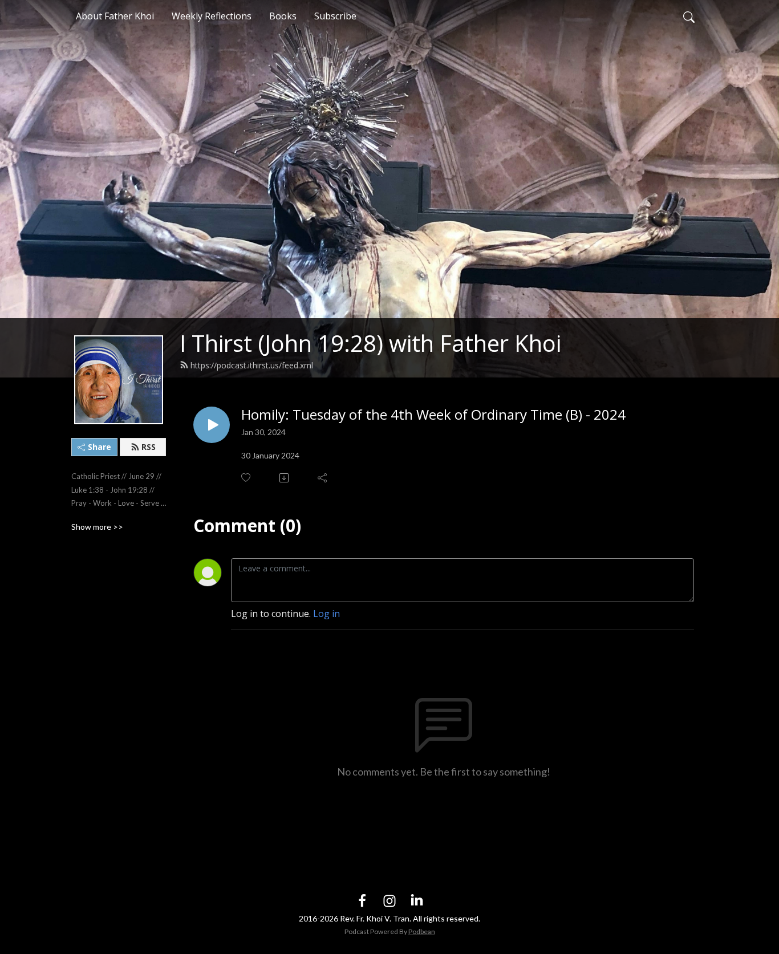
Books (283, 16)
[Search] (689, 16)
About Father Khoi (115, 16)
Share (99, 446)
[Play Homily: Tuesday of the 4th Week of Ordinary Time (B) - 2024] (211, 425)
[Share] (323, 478)
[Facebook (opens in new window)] (362, 900)
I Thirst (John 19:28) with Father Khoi (370, 343)
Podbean (421, 931)
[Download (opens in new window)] (284, 478)
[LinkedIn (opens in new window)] (417, 900)
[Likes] (246, 478)
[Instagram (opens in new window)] (389, 900)
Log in (326, 613)
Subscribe (335, 16)
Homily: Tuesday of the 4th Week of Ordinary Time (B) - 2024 (433, 415)
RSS (148, 446)
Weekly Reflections (211, 16)
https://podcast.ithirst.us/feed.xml (251, 365)
